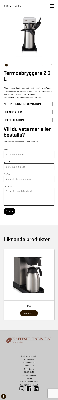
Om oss (29, 378)
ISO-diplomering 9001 (29, 385)
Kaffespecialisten (13, 6)
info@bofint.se (29, 362)
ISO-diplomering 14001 (29, 381)
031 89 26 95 (29, 365)
